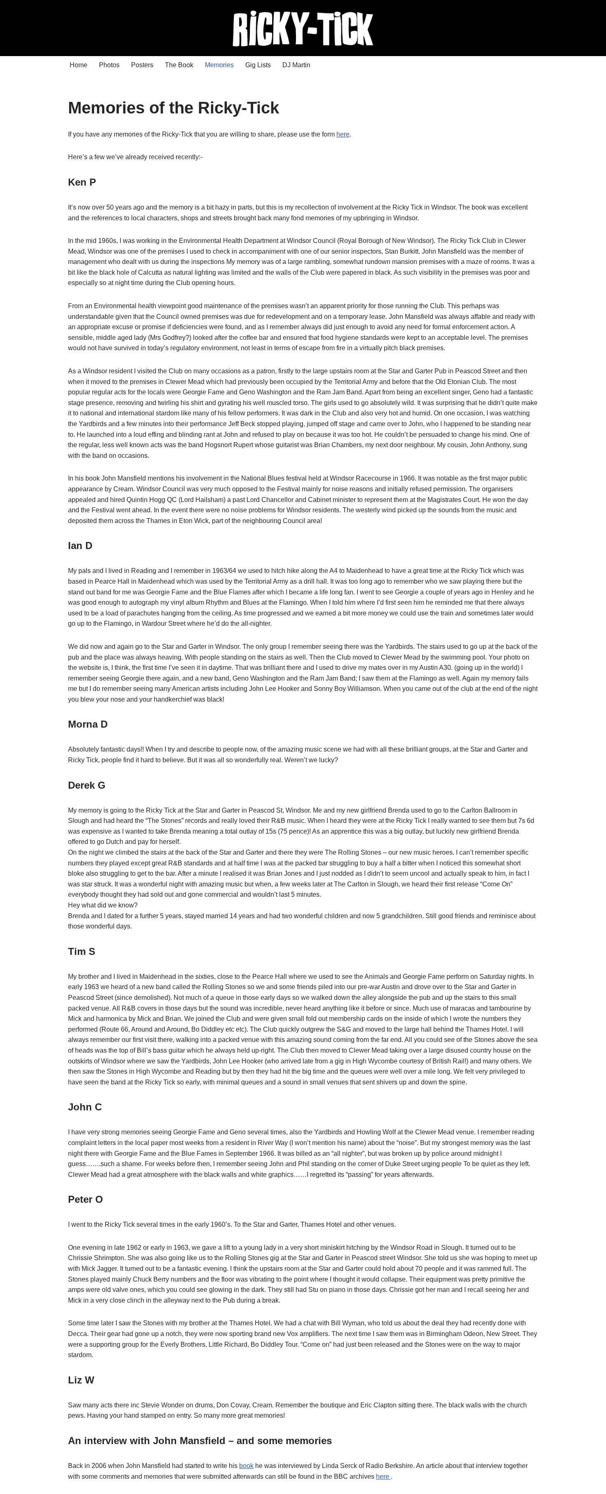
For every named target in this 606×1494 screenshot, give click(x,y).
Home (78, 64)
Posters (142, 64)
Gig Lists (258, 64)
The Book (179, 64)
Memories (219, 64)
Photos (109, 64)
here (343, 134)
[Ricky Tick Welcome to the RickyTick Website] (303, 28)
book (246, 1465)
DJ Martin (296, 64)
